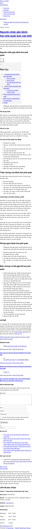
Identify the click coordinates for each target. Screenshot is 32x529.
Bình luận (3, 393)
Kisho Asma (6, 16)
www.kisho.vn (10, 503)
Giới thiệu (6, 10)
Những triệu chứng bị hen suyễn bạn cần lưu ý (13, 337)
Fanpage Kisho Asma (20, 332)
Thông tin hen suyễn (9, 14)
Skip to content (4, 1)
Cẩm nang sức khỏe (9, 12)
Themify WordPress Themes (23, 528)
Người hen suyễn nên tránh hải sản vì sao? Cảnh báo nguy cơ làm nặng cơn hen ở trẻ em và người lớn (17, 461)
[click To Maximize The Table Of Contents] (2, 60)
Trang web (3, 414)
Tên (1, 407)
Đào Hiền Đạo (5, 526)
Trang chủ (6, 8)
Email (2, 411)
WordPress (10, 528)
